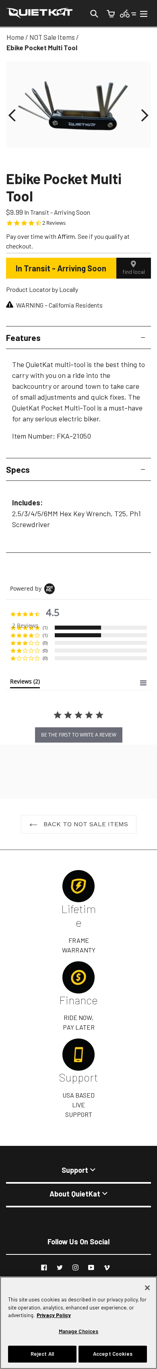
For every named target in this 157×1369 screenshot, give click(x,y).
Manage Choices (79, 1331)
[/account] (128, 13)
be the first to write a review (78, 734)
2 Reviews (54, 223)
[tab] (25, 683)
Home (15, 37)
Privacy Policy (54, 1315)
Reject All (42, 1354)
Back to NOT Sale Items (84, 824)
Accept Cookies (112, 1354)
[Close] (147, 1288)
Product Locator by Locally (42, 289)
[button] (12, 116)
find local (133, 271)
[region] (78, 1323)
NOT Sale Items (52, 37)
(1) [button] (45, 627)
